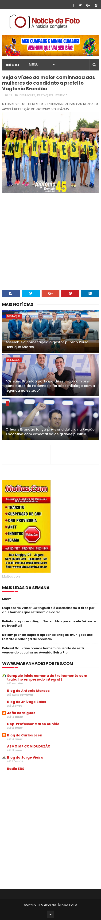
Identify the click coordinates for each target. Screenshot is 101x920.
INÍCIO (12, 65)
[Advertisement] (41, 810)
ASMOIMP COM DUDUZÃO (28, 746)
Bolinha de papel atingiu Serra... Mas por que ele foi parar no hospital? (49, 623)
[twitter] (80, 5)
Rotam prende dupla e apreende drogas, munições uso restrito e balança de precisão (47, 636)
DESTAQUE (13, 316)
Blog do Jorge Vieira (25, 757)
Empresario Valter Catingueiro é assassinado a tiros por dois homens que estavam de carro (48, 610)
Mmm (7, 599)
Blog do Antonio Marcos (28, 690)
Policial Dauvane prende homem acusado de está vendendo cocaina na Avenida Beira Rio (43, 650)
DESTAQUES (27, 95)
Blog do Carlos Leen (24, 735)
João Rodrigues (21, 713)
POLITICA (61, 95)
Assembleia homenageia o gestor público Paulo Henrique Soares (47, 344)
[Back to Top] (50, 914)
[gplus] (88, 5)
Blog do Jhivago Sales (26, 701)
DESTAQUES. (45, 95)
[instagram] (96, 5)
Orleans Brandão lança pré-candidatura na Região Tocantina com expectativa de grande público (50, 431)
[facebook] (73, 5)
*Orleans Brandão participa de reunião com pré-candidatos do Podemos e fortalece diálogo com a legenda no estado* (50, 386)
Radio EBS (15, 768)
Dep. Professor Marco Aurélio (33, 724)
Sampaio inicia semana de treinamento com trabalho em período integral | (47, 677)
